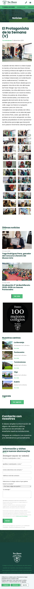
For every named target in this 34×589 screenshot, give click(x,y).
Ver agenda (17, 402)
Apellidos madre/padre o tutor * (12, 464)
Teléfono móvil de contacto (11, 476)
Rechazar (15, 585)
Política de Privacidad (21, 516)
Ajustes (25, 585)
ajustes (24, 582)
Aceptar (6, 585)
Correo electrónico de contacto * (13, 470)
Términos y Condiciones (14, 527)
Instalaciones (21, 7)
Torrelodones (8, 7)
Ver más (17, 296)
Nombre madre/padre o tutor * (12, 458)
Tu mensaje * (6, 489)
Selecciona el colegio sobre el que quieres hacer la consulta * (15, 483)
